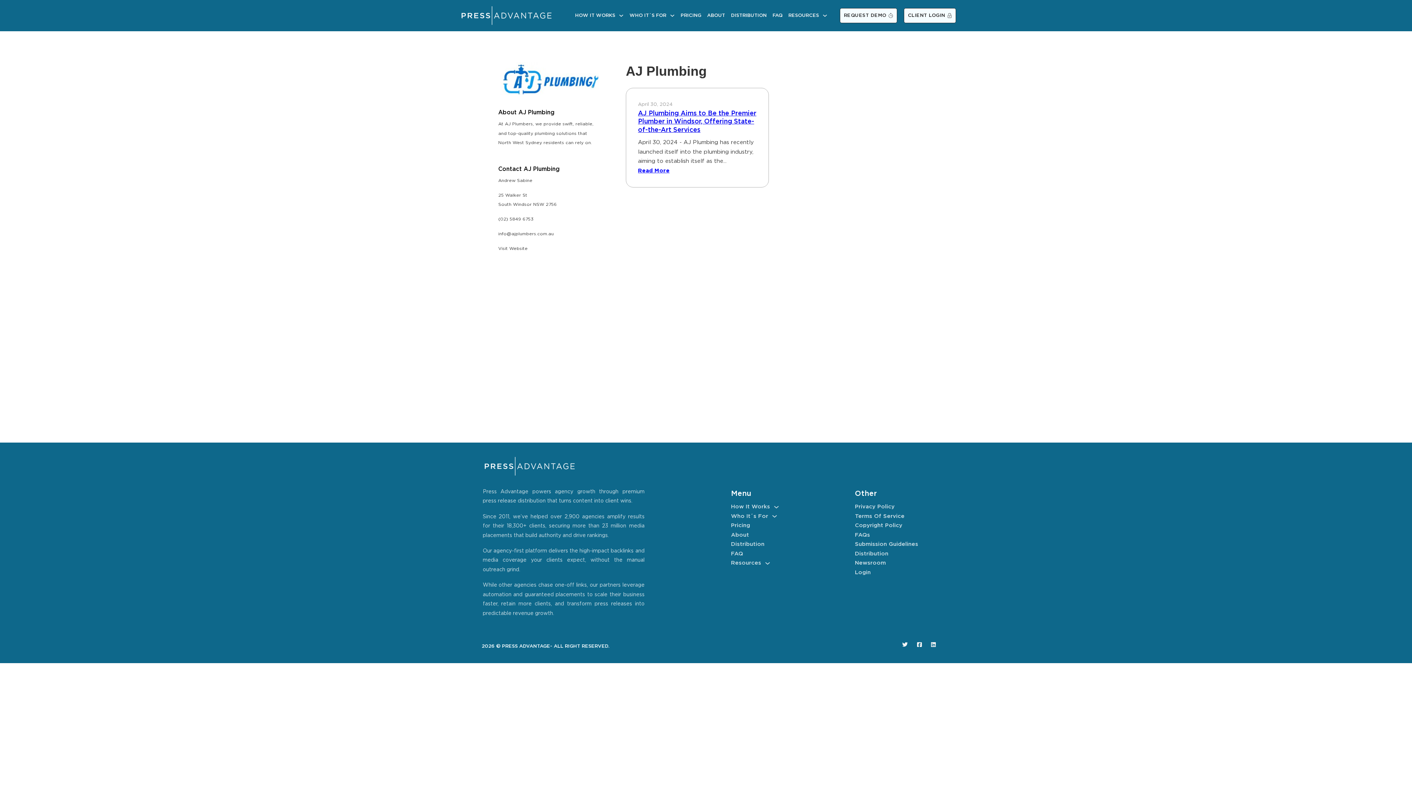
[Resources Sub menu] (825, 15)
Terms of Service (880, 516)
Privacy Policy (875, 506)
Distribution (749, 16)
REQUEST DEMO (865, 16)
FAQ (777, 16)
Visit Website (513, 249)
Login (863, 572)
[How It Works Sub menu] (621, 15)
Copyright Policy (878, 525)
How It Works (595, 16)
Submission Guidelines (886, 544)
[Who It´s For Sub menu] (672, 15)
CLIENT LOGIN (926, 16)
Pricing (691, 16)
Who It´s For (648, 16)
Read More (654, 170)
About (716, 16)
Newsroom (870, 563)
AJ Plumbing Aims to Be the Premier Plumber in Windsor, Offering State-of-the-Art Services (697, 122)
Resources (803, 16)
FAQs (862, 535)
